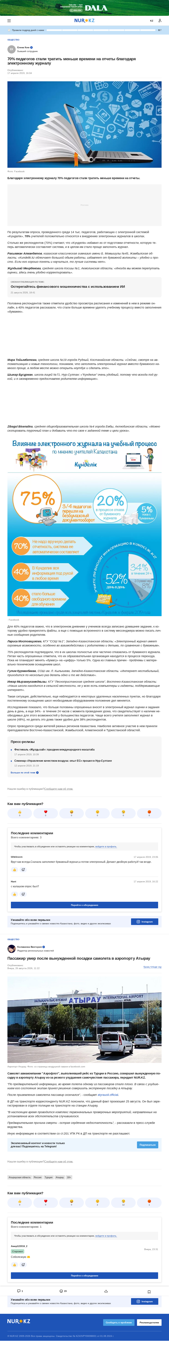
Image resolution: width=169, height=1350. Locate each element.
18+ (69, 1177)
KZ (151, 20)
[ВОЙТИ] (160, 20)
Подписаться (148, 1144)
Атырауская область (20, 1177)
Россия (37, 1177)
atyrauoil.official (108, 1094)
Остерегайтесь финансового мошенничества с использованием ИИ (68, 286)
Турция (48, 1177)
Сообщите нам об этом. (58, 789)
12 (123, 1205)
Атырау (60, 1177)
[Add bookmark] (149, 1292)
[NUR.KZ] (84, 20)
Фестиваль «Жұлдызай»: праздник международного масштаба (54, 749)
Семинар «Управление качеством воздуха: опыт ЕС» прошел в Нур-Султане (63, 760)
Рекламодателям (149, 1322)
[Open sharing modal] (106, 1291)
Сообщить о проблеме (119, 1322)
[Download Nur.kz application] (84, 8)
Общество (13, 40)
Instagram (147, 921)
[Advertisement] (84, 205)
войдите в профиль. (106, 846)
